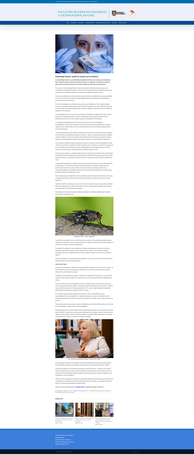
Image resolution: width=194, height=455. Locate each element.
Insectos (66, 392)
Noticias (79, 390)
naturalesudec (59, 390)
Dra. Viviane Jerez (107, 390)
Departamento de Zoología (97, 390)
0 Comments (71, 392)
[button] (56, 414)
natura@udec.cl (94, 1)
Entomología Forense (59, 392)
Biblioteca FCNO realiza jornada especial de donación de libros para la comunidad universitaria (64, 420)
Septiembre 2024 (85, 390)
